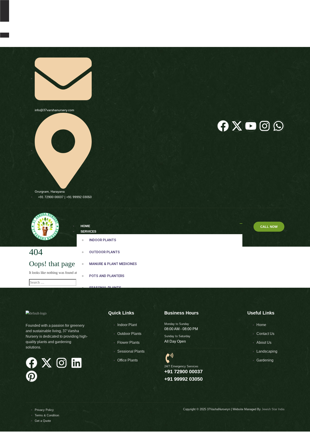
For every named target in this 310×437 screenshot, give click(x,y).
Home (85, 226)
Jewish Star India (273, 409)
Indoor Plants (102, 240)
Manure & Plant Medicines (113, 264)
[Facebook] (31, 363)
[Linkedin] (76, 363)
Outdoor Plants (104, 252)
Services (88, 231)
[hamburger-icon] (241, 223)
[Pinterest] (31, 376)
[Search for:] (52, 282)
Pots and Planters (106, 276)
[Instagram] (61, 363)
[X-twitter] (46, 363)
